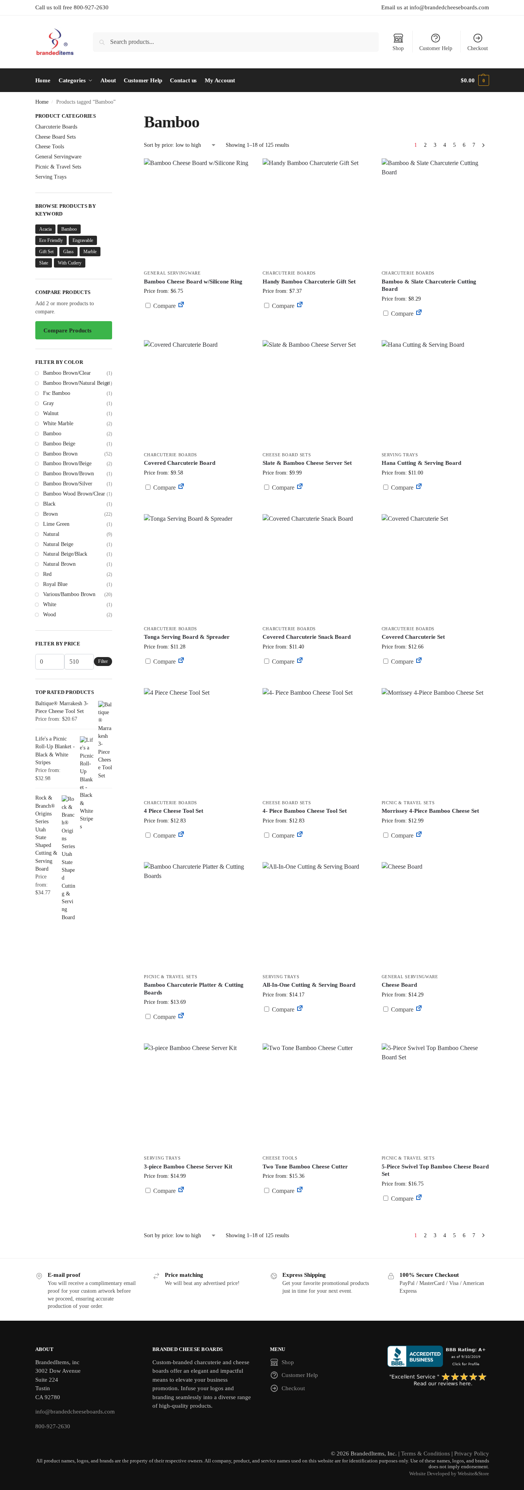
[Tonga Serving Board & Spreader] (197, 567)
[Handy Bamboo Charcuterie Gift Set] (316, 212)
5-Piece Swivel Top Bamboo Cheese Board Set (435, 1170)
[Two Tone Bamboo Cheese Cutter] (316, 1097)
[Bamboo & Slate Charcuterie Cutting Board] (435, 212)
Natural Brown (59, 564)
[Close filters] (114, 117)
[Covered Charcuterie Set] (435, 567)
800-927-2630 (52, 1426)
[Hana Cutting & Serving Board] (435, 393)
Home (41, 102)
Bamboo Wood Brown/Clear (74, 494)
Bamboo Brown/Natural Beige (76, 383)
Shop (398, 48)
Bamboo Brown (60, 454)
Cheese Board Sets (287, 454)
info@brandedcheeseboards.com (75, 1411)
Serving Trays (400, 454)
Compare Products (67, 330)
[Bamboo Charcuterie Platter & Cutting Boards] (197, 915)
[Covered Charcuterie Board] (197, 393)
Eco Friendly (51, 240)
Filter (103, 661)
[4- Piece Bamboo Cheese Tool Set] (316, 741)
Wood (49, 614)
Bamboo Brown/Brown (68, 473)
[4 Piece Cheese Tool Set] (197, 741)
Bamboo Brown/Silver (67, 484)
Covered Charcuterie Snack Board (307, 637)
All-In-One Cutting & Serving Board (309, 985)
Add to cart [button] (316, 320)
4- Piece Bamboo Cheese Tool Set (305, 811)
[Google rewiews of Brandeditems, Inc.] (438, 1380)
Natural (51, 534)
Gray (48, 403)
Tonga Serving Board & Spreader (187, 637)
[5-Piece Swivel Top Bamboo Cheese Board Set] (435, 1097)
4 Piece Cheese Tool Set (173, 811)
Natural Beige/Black (65, 554)
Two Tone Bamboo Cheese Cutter (305, 1166)
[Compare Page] (181, 306)
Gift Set (46, 251)
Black (49, 504)
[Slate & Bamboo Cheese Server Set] (316, 393)
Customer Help (435, 48)
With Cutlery (69, 263)
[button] (475, 80)
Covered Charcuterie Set (413, 637)
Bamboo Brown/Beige (67, 463)
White (49, 604)
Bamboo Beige (59, 444)
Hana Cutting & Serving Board (421, 463)
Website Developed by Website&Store (449, 1473)
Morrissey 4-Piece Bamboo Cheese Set (430, 811)
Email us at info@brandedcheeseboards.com (435, 7)
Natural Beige (58, 544)
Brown (50, 514)
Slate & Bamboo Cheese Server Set (307, 463)
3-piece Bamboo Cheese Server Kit (188, 1166)
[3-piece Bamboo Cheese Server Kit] (197, 1097)
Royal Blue (55, 584)
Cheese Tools (280, 1158)
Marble (90, 251)
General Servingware (172, 273)
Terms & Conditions (425, 1453)
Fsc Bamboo (56, 393)
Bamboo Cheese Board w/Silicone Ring (193, 281)
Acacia (45, 229)
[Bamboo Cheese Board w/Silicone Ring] (197, 212)
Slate (43, 263)
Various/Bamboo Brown (69, 594)
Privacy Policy (471, 1453)
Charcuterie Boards (289, 273)
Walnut (51, 413)
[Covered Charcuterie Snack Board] (316, 567)
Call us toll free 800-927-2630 (72, 7)
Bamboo (69, 229)
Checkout (477, 48)
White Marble (58, 423)
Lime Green (56, 524)
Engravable (83, 240)
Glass (68, 251)
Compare (164, 306)
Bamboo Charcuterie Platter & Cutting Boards (194, 989)
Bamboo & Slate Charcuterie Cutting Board (429, 285)
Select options (198, 324)
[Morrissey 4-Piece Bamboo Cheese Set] (435, 741)
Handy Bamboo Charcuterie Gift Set (309, 281)
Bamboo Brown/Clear (67, 373)
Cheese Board (399, 985)
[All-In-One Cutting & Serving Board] (316, 915)
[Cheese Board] (435, 915)
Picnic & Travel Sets (408, 802)
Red (47, 574)
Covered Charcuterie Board (179, 463)
